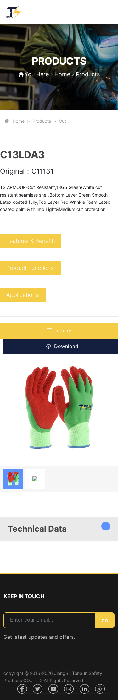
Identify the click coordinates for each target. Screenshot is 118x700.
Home (62, 74)
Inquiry (63, 330)
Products (41, 121)
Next (14, 455)
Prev (4, 455)
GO (105, 620)
